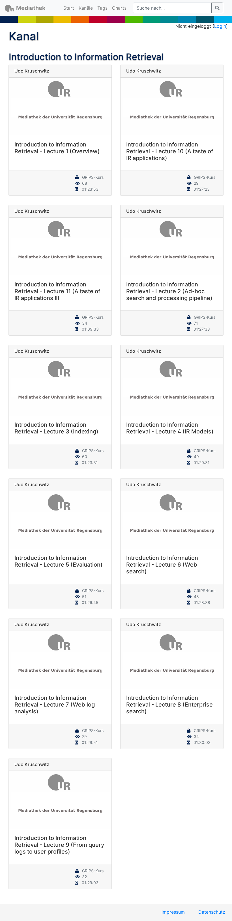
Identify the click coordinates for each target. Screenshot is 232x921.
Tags (102, 8)
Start (69, 8)
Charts (119, 8)
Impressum (173, 912)
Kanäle (86, 8)
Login (220, 26)
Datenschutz (211, 912)
